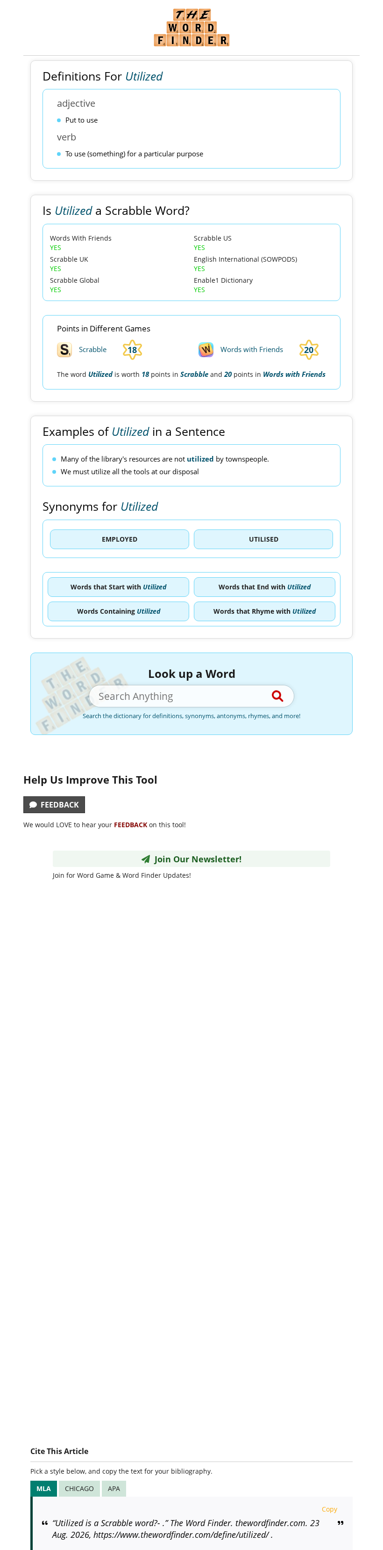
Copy (329, 1509)
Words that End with (265, 586)
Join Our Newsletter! (195, 859)
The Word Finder (191, 27)
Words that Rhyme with (264, 611)
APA (114, 1488)
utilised (263, 539)
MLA (43, 1488)
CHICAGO (79, 1488)
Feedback (58, 805)
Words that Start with (118, 586)
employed (119, 539)
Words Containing (118, 611)
